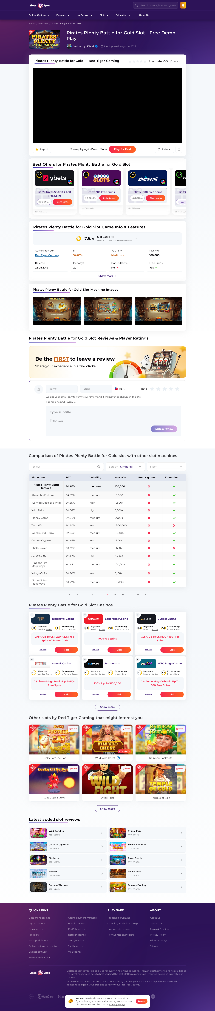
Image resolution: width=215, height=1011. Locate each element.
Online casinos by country (43, 946)
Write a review (163, 428)
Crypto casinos (37, 923)
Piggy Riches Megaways (39, 582)
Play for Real (122, 149)
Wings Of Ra (39, 573)
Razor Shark (135, 858)
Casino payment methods (82, 917)
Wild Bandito (56, 831)
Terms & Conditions (160, 929)
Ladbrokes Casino (116, 618)
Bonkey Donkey (137, 885)
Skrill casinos (75, 946)
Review (43, 649)
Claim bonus (62, 202)
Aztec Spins (38, 555)
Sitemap (154, 946)
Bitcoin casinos (76, 923)
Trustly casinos (76, 940)
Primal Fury (134, 831)
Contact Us (156, 923)
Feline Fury (134, 871)
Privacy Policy (158, 934)
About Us (144, 15)
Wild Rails (37, 510)
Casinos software (38, 951)
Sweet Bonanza (137, 844)
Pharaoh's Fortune (42, 495)
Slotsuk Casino (61, 663)
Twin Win (37, 525)
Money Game (39, 517)
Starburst (54, 858)
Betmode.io (112, 663)
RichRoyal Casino (63, 618)
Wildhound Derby (42, 532)
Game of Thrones (58, 885)
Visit (66, 649)
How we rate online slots (121, 934)
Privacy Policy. (117, 1004)
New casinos (35, 929)
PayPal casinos (76, 929)
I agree (141, 1001)
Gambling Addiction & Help (123, 923)
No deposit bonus (38, 940)
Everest (53, 871)
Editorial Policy (158, 940)
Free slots (34, 934)
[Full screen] (178, 149)
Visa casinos (75, 951)
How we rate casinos (119, 929)
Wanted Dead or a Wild (46, 502)
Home (32, 23)
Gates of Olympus (59, 844)
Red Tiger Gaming (47, 255)
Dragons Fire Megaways (39, 564)
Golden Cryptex (41, 540)
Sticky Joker (39, 548)
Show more (107, 706)
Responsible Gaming (119, 917)
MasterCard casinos (39, 957)
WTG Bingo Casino (170, 663)
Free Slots (43, 23)
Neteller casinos (77, 934)
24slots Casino (167, 618)
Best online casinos (39, 917)
